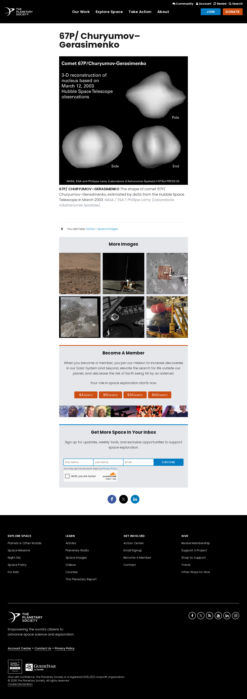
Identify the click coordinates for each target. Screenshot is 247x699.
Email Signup (133, 550)
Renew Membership (195, 543)
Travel (185, 565)
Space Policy (17, 565)
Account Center (19, 648)
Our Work (81, 11)
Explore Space (109, 11)
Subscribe (168, 462)
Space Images (107, 229)
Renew (222, 4)
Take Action (140, 11)
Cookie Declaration (20, 684)
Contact (130, 565)
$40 (159, 395)
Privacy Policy (110, 468)
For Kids (13, 572)
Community (184, 4)
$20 (135, 395)
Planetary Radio (77, 550)
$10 (110, 395)
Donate (233, 11)
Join (210, 11)
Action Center (134, 543)
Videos (71, 565)
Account (205, 4)
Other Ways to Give (195, 572)
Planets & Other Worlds (25, 543)
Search (237, 4)
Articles (71, 543)
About (163, 11)
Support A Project (194, 550)
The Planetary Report (81, 579)
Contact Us (43, 648)
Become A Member (137, 558)
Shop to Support (193, 558)
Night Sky (14, 558)
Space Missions (19, 550)
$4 (86, 395)
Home (90, 229)
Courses (72, 572)
